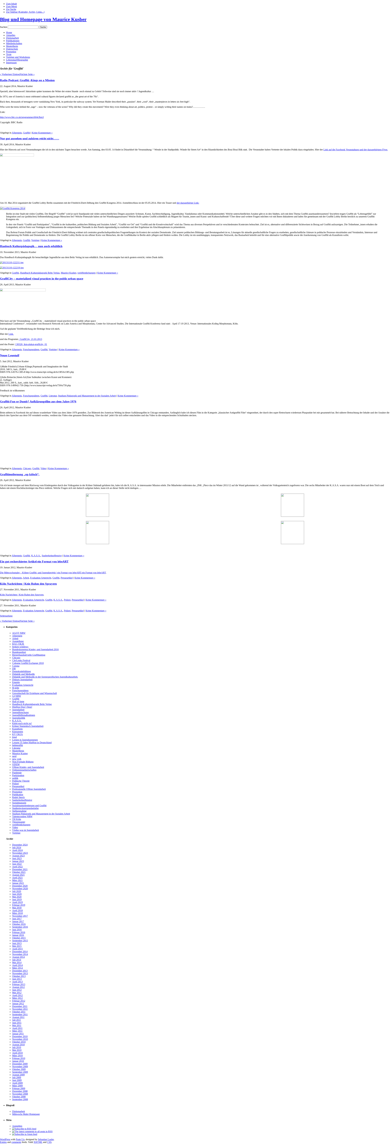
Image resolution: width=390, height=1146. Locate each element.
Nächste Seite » (27, 74)
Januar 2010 (18, 1061)
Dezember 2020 (20, 886)
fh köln (15, 687)
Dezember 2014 (20, 951)
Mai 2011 (16, 1025)
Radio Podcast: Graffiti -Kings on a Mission (27, 80)
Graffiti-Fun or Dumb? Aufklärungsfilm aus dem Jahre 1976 (38, 401)
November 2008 (20, 1094)
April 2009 (17, 1083)
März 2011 (17, 1031)
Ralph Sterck (18, 797)
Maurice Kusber (68, 273)
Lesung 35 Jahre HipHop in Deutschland (32, 742)
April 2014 (17, 965)
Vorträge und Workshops (18, 57)
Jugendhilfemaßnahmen (23, 715)
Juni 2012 (17, 990)
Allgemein (17, 132)
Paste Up (20, 1139)
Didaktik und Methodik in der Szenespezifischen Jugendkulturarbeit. (45, 677)
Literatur (53, 395)
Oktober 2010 (19, 1042)
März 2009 (17, 1085)
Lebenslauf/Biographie (17, 60)
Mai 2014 (16, 962)
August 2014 (18, 957)
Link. (11, 334)
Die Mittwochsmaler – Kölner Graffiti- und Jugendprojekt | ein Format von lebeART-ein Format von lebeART (53, 572)
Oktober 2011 (18, 1011)
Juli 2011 (16, 1020)
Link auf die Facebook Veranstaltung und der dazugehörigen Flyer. (355, 149)
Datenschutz (12, 49)
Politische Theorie (21, 781)
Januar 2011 (18, 1033)
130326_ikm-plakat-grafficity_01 (31, 344)
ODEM (16, 764)
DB (14, 668)
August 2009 (18, 1074)
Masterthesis (12, 46)
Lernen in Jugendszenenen (25, 739)
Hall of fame (18, 701)
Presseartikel (67, 577)
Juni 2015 (17, 943)
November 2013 (20, 973)
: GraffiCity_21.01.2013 (30, 339)
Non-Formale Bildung (23, 761)
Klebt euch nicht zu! (22, 723)
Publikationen (12, 40)
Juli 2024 (16, 847)
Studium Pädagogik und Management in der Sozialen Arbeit (87, 395)
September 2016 (20, 927)
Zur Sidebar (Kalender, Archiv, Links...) (25, 12)
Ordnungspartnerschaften (24, 770)
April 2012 (17, 995)
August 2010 (18, 1044)
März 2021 (17, 880)
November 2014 (20, 954)
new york (16, 759)
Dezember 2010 (20, 1036)
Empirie (16, 682)
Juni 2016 (17, 929)
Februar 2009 (18, 1088)
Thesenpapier (18, 822)
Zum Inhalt (11, 3)
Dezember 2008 (20, 1091)
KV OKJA (17, 734)
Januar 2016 (18, 935)
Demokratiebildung (21, 671)
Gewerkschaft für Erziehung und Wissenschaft (34, 693)
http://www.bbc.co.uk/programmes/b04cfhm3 (22, 117)
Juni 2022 (17, 864)
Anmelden (17, 1126)
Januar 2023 (18, 861)
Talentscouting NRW (22, 816)
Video (43, 468)
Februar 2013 (18, 984)
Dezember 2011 (19, 1006)
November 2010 (20, 1039)
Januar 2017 (18, 921)
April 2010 (17, 1053)
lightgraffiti (17, 745)
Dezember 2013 (20, 970)
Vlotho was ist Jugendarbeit (25, 830)
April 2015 (17, 948)
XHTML (38, 1142)
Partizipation (18, 775)
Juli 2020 (16, 891)
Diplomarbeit (12, 38)
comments (16, 1142)
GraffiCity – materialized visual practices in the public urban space (41, 278)
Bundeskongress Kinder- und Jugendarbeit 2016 (35, 649)
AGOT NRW (18, 633)
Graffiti (26, 132)
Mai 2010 (16, 1050)
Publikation (17, 794)
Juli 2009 (16, 1077)
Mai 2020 (16, 896)
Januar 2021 (18, 883)
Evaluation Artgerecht (40, 577)
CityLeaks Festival (21, 660)
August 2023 (18, 855)
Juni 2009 (17, 1080)
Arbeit (26, 577)
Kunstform (17, 729)
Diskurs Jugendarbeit (22, 679)
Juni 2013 (17, 979)
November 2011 (20, 1009)
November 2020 (20, 888)
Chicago (27, 468)
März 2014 (17, 968)
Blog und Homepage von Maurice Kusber (43, 19)
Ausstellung (18, 641)
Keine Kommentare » (42, 132)
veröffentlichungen (86, 273)
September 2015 (20, 940)
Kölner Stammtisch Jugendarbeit (27, 726)
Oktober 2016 (19, 924)
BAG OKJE (18, 644)
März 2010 (17, 1055)
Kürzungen (17, 731)
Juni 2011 (16, 1022)
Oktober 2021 (19, 872)
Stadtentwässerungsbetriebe (25, 808)
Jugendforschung (20, 712)
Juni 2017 (17, 918)
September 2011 (20, 1014)
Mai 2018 (16, 907)
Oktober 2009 (19, 1069)
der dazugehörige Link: (188, 203)
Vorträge (35, 240)
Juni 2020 (17, 894)
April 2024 (17, 850)
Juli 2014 (16, 959)
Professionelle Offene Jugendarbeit (29, 789)
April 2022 (17, 866)
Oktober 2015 (19, 938)
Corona (15, 666)
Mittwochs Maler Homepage (26, 1114)
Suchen (3, 27)
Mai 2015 (16, 946)
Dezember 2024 (20, 844)
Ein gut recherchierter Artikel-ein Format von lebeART (34, 561)
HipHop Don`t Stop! (22, 707)
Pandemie (17, 772)
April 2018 (17, 910)
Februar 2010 (18, 1058)
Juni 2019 (17, 899)
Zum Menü (11, 6)
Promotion (11, 51)
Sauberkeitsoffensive (52, 555)
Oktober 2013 (19, 976)
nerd (14, 756)
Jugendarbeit (18, 709)
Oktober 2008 (19, 1096)
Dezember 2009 (20, 1063)
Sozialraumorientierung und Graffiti (29, 805)
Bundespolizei (19, 652)
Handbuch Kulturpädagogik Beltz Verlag (40, 273)
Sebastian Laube (46, 1139)
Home (9, 32)
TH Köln (16, 819)
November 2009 (20, 1066)
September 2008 (20, 1099)
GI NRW (16, 696)
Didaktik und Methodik (23, 674)
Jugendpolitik (18, 718)
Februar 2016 (18, 932)
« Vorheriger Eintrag (10, 74)
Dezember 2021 (20, 869)
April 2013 (17, 981)
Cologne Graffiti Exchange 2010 (28, 663)
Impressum (11, 62)
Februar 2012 (18, 1001)
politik (15, 778)
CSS (49, 1142)
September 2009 (20, 1072)
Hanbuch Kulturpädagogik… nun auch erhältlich (31, 246)
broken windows (20, 646)
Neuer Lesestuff (9, 355)
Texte (8, 54)
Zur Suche (11, 9)
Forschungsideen (31, 349)
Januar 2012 (18, 1003)
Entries (3, 1142)
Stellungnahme (19, 811)
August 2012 (18, 987)
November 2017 (20, 916)
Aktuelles (10, 35)
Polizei (67, 600)
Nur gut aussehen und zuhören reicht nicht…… (29, 138)
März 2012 (17, 998)
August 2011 (18, 1017)
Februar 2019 (18, 905)
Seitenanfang (6, 616)
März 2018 (17, 913)
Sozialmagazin (19, 802)
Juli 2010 (16, 1047)
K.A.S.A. (36, 555)
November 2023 (20, 853)
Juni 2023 (17, 858)
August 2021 (18, 875)
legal (14, 737)
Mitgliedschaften (14, 43)
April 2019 (17, 902)
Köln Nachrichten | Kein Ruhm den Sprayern (28, 583)
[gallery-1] (12, 208)
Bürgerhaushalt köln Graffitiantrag (28, 655)
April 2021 (17, 877)
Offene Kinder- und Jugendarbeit (28, 767)
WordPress (5, 1139)
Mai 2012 (16, 992)
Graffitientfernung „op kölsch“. (19, 474)
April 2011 (17, 1028)
